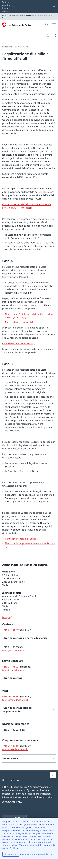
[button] (53, 775)
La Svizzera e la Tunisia (20, 25)
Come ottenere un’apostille (19, 322)
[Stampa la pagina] (48, 35)
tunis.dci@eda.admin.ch (15, 749)
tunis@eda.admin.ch (13, 650)
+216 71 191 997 (11, 630)
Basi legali (15, 848)
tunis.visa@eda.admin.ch (15, 699)
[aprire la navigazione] (54, 25)
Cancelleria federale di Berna (17, 343)
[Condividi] (54, 35)
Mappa (6, 617)
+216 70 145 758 (11, 696)
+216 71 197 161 (11, 745)
